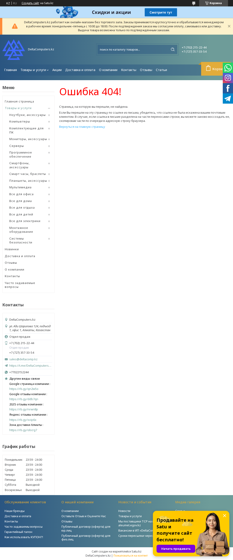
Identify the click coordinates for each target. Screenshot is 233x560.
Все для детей (21, 214)
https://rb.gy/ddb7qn (23, 399)
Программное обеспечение (20, 154)
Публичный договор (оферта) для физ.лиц (85, 538)
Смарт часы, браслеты (27, 174)
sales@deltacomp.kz (23, 359)
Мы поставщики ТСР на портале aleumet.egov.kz (141, 523)
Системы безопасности (20, 240)
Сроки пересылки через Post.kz (141, 536)
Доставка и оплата (80, 70)
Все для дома (20, 201)
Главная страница (19, 101)
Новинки (12, 249)
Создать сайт (30, 3)
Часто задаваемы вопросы (24, 526)
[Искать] (172, 49)
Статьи (161, 70)
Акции (57, 70)
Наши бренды (15, 511)
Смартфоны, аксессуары (19, 165)
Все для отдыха (22, 207)
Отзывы (146, 70)
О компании (108, 70)
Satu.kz (137, 551)
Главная (10, 70)
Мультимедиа (20, 187)
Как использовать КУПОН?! (24, 537)
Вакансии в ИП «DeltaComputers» (141, 530)
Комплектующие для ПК (26, 130)
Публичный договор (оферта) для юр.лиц (85, 528)
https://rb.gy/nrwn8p (23, 409)
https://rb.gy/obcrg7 (23, 430)
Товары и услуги (33, 70)
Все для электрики (25, 221)
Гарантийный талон (18, 532)
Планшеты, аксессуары (28, 181)
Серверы (16, 146)
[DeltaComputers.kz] (13, 49)
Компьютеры (19, 121)
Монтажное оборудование (21, 230)
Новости (124, 511)
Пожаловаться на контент (131, 555)
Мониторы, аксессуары (28, 139)
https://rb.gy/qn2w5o (23, 389)
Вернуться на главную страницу (82, 127)
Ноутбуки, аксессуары (27, 115)
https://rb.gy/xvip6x (22, 420)
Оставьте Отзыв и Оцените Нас (83, 516)
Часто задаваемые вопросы (20, 285)
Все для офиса (21, 194)
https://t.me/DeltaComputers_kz (30, 365)
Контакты (128, 70)
